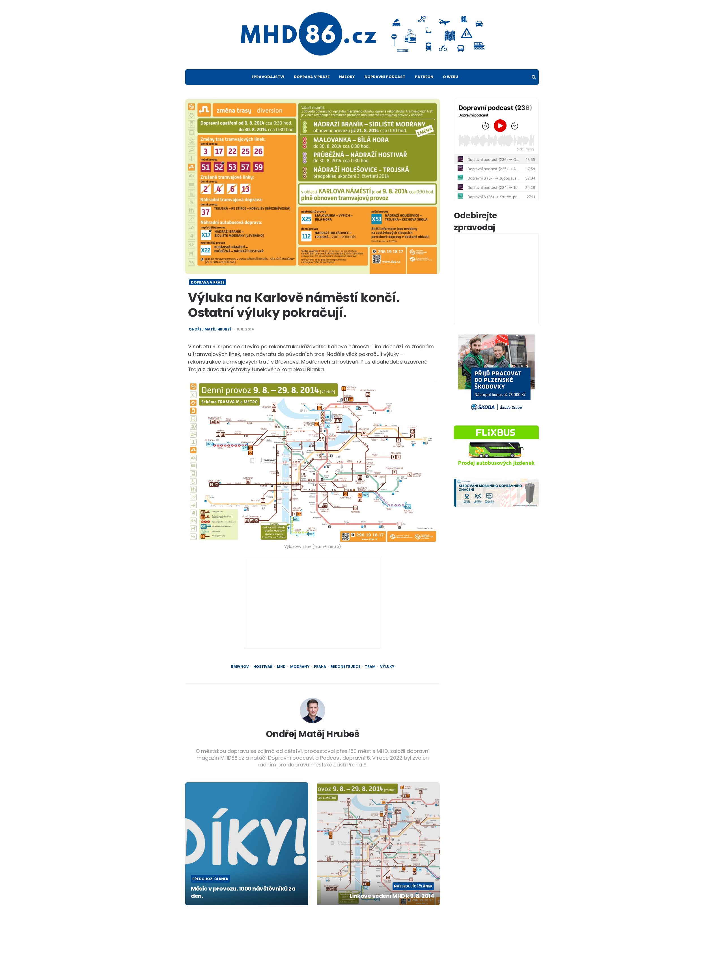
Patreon (424, 76)
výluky (387, 667)
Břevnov (240, 667)
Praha (320, 667)
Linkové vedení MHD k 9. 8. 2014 (392, 896)
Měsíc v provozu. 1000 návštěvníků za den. (243, 892)
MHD (281, 667)
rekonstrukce (345, 667)
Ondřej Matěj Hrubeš (210, 329)
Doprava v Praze (311, 76)
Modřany (299, 667)
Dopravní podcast (385, 76)
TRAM (370, 667)
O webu (450, 76)
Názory (347, 76)
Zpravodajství (267, 76)
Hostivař (262, 667)
